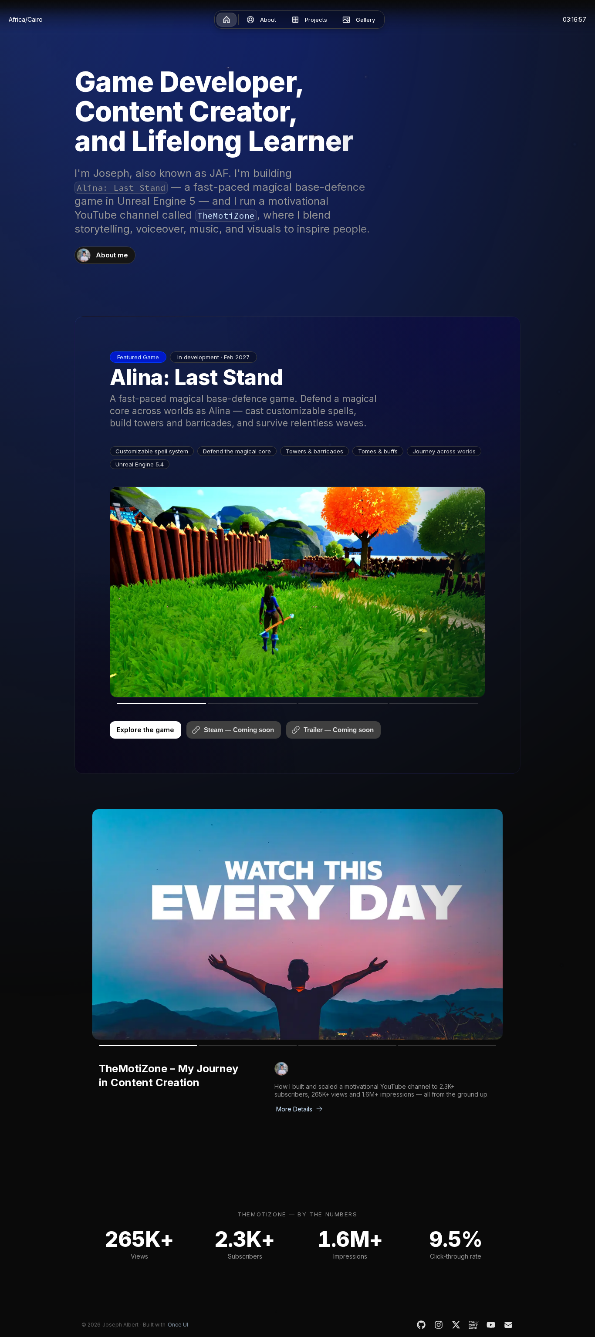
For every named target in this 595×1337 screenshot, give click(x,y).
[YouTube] (491, 1325)
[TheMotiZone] (473, 1325)
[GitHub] (421, 1325)
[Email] (508, 1325)
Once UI (178, 1324)
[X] (456, 1325)
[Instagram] (438, 1325)
